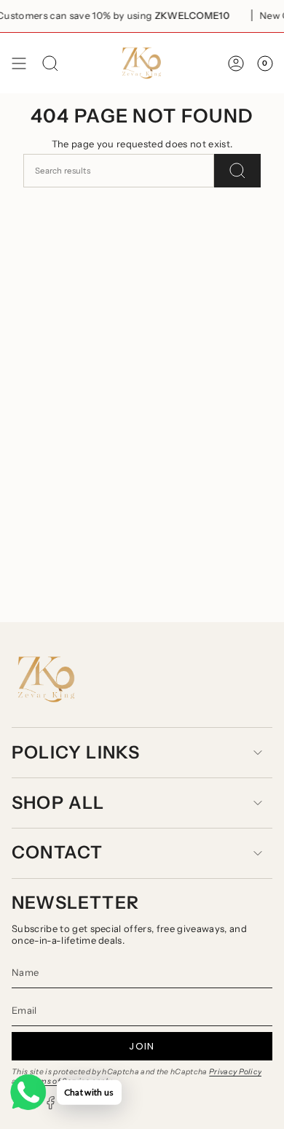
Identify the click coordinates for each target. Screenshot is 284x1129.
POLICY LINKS (76, 752)
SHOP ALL (58, 802)
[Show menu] (18, 63)
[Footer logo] (46, 679)
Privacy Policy (235, 1071)
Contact (57, 852)
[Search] (237, 170)
